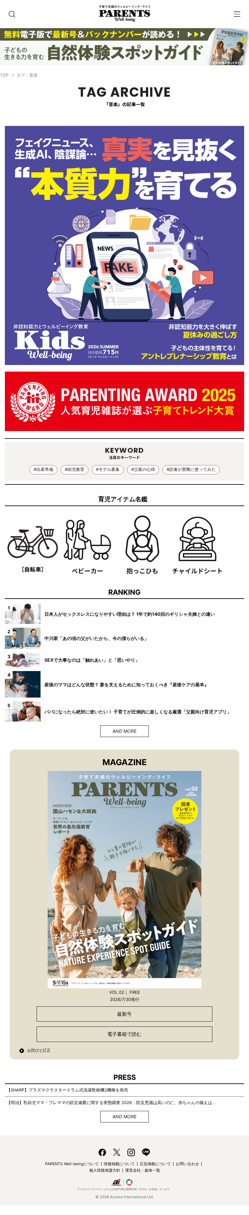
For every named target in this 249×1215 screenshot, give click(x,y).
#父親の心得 (143, 469)
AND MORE (124, 731)
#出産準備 (43, 469)
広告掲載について (155, 1163)
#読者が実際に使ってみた (191, 469)
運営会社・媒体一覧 (142, 1170)
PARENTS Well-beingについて (72, 1163)
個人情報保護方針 (104, 1170)
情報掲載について (119, 1163)
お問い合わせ (187, 1163)
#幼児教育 (74, 469)
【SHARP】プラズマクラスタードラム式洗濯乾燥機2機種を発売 (67, 1090)
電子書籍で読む (124, 1034)
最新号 (124, 1014)
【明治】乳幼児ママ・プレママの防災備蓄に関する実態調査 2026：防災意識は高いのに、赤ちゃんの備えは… (111, 1102)
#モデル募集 (108, 469)
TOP (4, 75)
